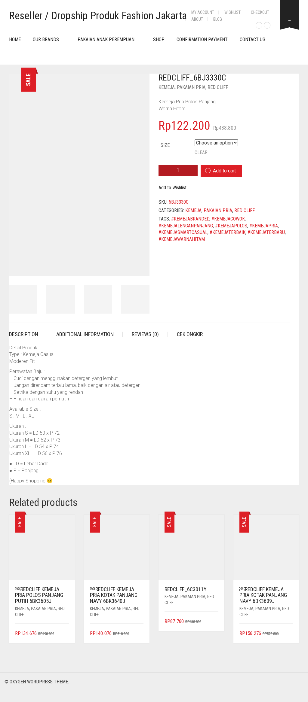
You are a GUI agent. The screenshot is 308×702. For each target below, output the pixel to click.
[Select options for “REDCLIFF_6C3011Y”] (214, 621)
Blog (217, 19)
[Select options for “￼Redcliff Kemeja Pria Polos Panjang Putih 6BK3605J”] (65, 633)
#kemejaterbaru (266, 232)
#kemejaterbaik (227, 232)
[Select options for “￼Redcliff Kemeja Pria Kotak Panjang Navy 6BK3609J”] (289, 633)
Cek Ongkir (190, 334)
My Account (202, 12)
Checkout (260, 12)
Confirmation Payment (202, 39)
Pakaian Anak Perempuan (106, 39)
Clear (201, 152)
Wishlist (232, 12)
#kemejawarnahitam (182, 239)
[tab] (28, 334)
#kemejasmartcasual (183, 232)
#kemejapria (263, 226)
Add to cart (224, 171)
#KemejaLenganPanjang (186, 226)
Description (23, 334)
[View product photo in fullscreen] (139, 266)
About (197, 19)
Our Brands (46, 39)
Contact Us (252, 39)
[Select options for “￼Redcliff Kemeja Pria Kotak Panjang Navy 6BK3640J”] (139, 633)
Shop (159, 39)
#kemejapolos (231, 226)
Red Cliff (218, 87)
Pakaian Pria (191, 87)
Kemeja (167, 87)
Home (15, 39)
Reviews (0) (145, 334)
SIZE (165, 145)
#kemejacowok (228, 219)
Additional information (85, 334)
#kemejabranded (190, 219)
